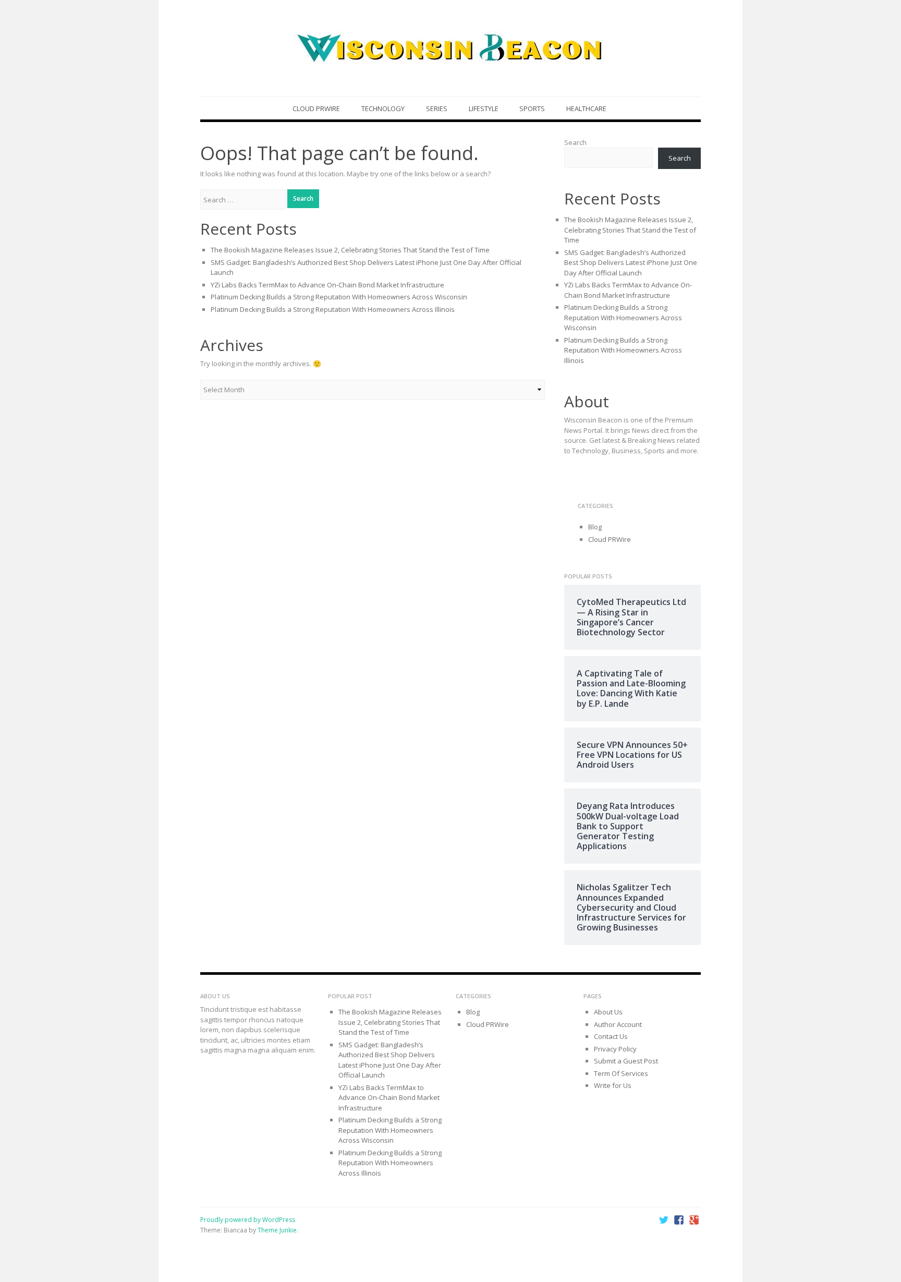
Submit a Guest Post (626, 1061)
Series (436, 108)
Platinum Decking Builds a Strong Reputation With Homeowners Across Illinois (333, 309)
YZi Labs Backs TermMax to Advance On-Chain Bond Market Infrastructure (327, 284)
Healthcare (586, 108)
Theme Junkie (277, 1230)
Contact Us (611, 1036)
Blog (595, 526)
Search (575, 142)
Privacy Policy (615, 1049)
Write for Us (612, 1085)
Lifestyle (483, 108)
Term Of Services (621, 1073)
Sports (532, 108)
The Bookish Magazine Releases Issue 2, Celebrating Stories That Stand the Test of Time (350, 250)
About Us (608, 1012)
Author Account (618, 1024)
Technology (383, 108)
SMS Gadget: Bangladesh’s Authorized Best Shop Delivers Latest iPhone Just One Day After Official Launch (630, 262)
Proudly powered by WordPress (247, 1219)
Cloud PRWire (316, 108)
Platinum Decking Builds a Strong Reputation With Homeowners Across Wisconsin (339, 296)
